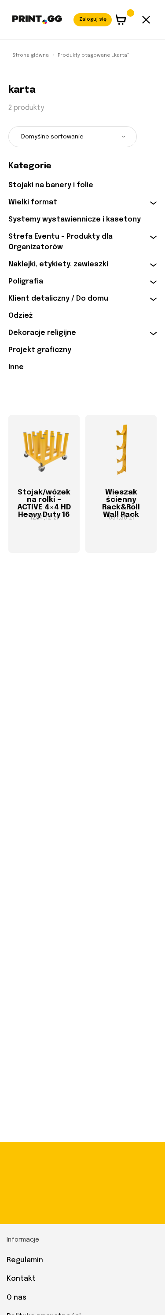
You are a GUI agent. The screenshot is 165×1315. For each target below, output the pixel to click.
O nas (16, 1297)
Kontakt (21, 1278)
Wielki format (32, 202)
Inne (16, 367)
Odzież (20, 316)
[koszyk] (124, 20)
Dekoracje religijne (42, 333)
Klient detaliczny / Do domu (58, 298)
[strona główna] (37, 19)
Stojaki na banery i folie (50, 185)
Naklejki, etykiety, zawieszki (58, 264)
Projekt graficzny (39, 350)
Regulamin (25, 1260)
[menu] (146, 19)
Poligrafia (25, 281)
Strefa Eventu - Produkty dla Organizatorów (60, 242)
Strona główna (30, 55)
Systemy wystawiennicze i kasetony (74, 219)
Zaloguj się (92, 19)
